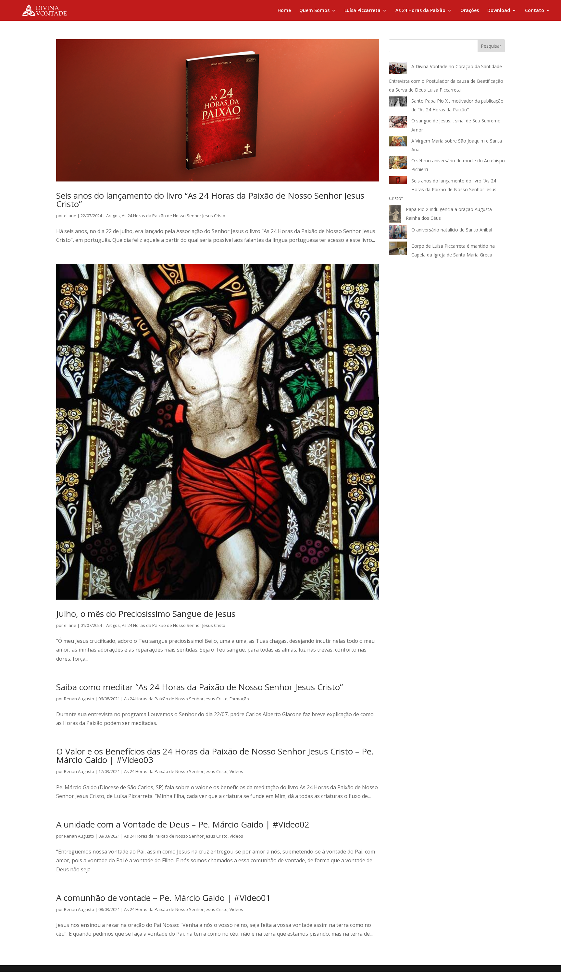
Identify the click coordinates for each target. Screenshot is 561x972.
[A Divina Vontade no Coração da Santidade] (398, 69)
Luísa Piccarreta (362, 10)
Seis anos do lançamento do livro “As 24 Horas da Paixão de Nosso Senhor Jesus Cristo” (210, 200)
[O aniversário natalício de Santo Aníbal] (398, 233)
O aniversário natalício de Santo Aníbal (452, 230)
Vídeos (236, 771)
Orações (469, 10)
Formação (239, 699)
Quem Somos (314, 10)
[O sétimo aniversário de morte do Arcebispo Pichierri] (398, 163)
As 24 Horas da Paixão (420, 10)
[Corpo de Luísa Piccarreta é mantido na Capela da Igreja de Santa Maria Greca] (398, 249)
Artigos (113, 215)
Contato (534, 10)
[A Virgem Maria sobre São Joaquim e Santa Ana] (398, 142)
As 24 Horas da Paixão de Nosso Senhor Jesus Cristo (173, 215)
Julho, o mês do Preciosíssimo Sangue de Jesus (145, 613)
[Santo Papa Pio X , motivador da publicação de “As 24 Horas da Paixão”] (398, 102)
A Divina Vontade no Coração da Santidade (456, 66)
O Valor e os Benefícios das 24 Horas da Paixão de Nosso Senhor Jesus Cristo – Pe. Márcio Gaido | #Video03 (215, 755)
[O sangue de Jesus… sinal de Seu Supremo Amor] (398, 123)
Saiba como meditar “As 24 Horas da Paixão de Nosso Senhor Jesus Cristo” (199, 687)
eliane (70, 215)
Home (284, 10)
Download (498, 10)
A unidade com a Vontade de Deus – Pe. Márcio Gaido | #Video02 (182, 824)
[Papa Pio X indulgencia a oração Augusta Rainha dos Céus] (395, 215)
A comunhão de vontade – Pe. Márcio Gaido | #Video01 (163, 897)
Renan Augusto (79, 699)
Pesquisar (491, 46)
